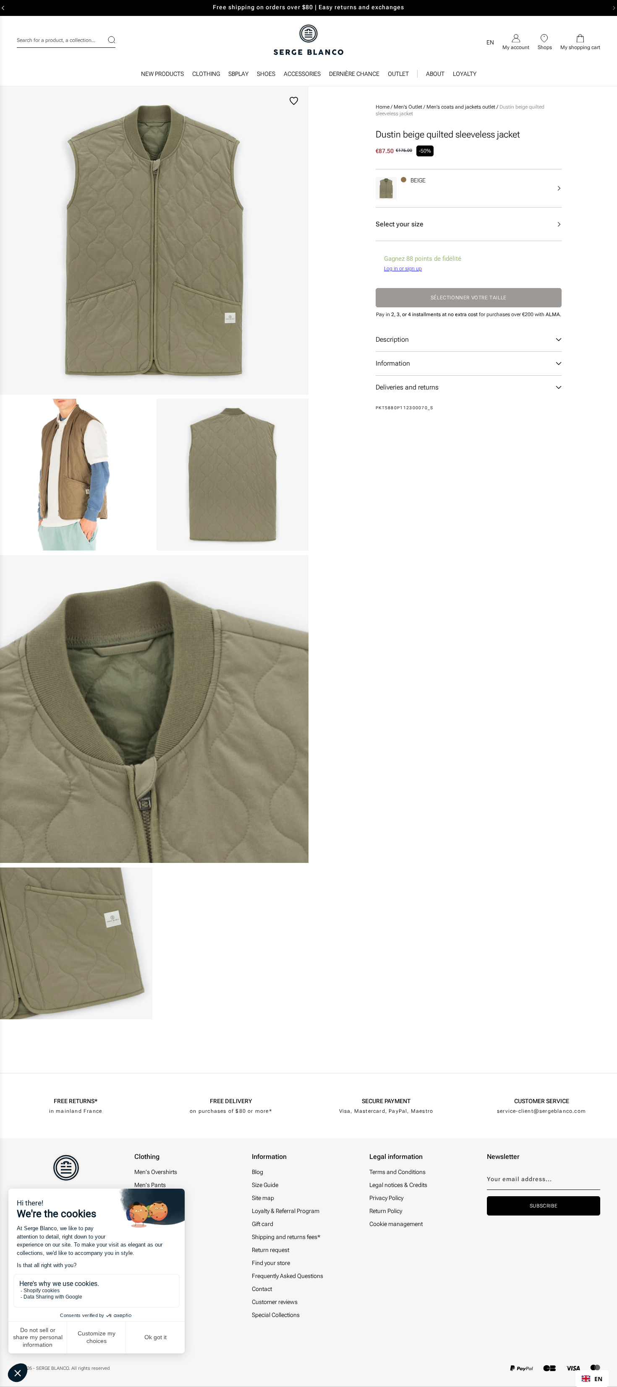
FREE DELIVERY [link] (231, 1101)
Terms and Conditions (397, 1172)
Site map (263, 1198)
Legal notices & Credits (398, 1185)
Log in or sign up (403, 269)
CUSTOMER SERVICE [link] (541, 1101)
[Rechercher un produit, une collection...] (106, 40)
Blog (257, 1172)
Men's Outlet (409, 107)
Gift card (262, 1224)
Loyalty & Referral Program (285, 1211)
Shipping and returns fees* (286, 1237)
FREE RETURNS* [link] (75, 1101)
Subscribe (543, 1206)
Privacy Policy (386, 1198)
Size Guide (265, 1185)
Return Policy (385, 1211)
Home (383, 107)
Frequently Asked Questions (287, 1276)
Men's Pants (150, 1185)
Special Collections (276, 1315)
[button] (206, 76)
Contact (262, 1289)
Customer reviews (275, 1302)
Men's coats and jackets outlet (461, 107)
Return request (270, 1250)
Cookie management (396, 1224)
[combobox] (66, 39)
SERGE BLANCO (52, 1368)
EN (598, 1379)
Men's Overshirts (155, 1172)
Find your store (271, 1263)
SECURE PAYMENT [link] (386, 1101)
